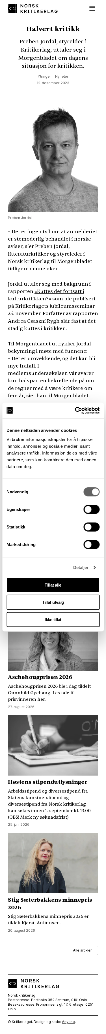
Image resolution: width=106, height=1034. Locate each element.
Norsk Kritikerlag (33, 8)
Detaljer (81, 567)
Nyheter (61, 76)
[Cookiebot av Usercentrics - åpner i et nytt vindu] (75, 410)
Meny (92, 8)
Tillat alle (53, 584)
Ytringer (44, 76)
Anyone (68, 1022)
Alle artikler (82, 950)
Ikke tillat (53, 619)
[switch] (91, 509)
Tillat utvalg (53, 602)
